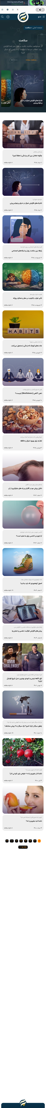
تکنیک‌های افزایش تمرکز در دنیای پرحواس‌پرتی (31, 101)
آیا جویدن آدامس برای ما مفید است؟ (29, 536)
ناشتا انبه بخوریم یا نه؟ (34, 821)
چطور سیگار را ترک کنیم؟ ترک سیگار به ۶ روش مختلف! (23, 726)
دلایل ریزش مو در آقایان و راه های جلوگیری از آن (25, 488)
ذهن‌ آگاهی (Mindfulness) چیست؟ (28, 393)
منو (39, 16)
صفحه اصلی (37, 27)
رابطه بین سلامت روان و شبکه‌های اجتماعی (27, 251)
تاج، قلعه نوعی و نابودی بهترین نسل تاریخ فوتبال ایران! (24, 679)
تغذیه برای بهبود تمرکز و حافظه (31, 441)
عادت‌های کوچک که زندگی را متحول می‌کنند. (26, 346)
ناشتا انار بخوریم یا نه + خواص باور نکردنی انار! (26, 773)
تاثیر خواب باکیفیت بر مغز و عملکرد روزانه (27, 298)
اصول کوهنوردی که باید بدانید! (31, 583)
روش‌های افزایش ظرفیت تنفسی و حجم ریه (27, 631)
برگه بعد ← (23, 847)
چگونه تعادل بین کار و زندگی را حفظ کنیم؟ (27, 155)
